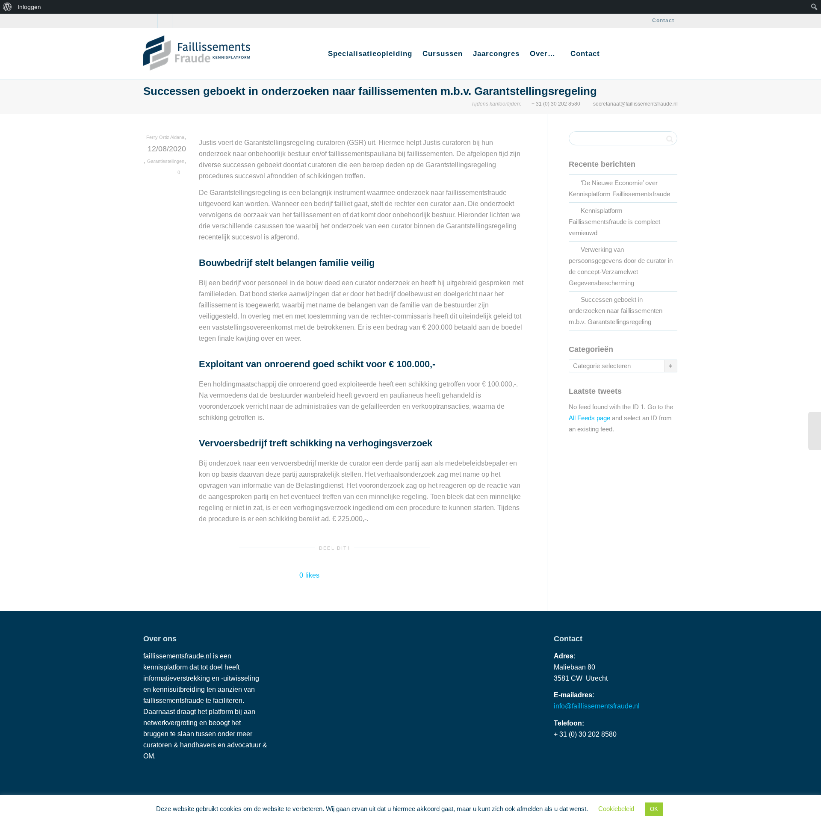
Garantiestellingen (165, 161)
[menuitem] (7, 7)
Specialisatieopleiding (370, 54)
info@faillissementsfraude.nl (597, 706)
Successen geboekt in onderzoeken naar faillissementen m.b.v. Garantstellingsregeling (615, 310)
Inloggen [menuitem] (29, 6)
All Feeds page (589, 418)
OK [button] (654, 809)
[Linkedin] (180, 21)
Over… (544, 54)
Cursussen (442, 54)
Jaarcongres (496, 54)
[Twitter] (151, 21)
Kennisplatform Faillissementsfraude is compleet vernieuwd (614, 221)
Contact (663, 21)
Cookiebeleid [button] (616, 808)
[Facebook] (165, 21)
